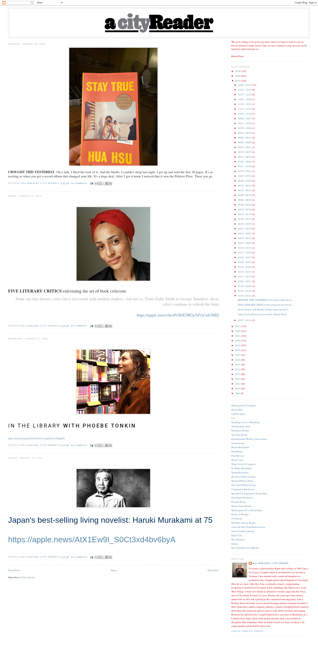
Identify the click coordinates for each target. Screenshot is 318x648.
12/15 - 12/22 (245, 94)
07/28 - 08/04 (245, 161)
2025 (238, 76)
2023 (238, 326)
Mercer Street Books (241, 506)
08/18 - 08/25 (245, 152)
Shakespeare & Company (243, 405)
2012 (238, 379)
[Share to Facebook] (107, 183)
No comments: (79, 183)
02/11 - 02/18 (245, 276)
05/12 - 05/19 (245, 214)
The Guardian (238, 539)
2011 (238, 383)
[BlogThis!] (100, 183)
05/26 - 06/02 (245, 204)
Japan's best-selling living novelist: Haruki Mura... (262, 314)
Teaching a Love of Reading (245, 422)
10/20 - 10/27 (245, 118)
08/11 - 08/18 (245, 156)
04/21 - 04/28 (245, 228)
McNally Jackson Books (243, 522)
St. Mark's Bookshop (241, 468)
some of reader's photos (242, 531)
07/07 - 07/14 (245, 176)
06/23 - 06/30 (245, 185)
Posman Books (238, 501)
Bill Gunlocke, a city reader (270, 563)
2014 (238, 369)
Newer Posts (14, 570)
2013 (238, 374)
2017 (238, 355)
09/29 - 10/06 (245, 128)
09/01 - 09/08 (245, 142)
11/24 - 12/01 (245, 104)
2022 (238, 331)
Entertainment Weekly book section (249, 439)
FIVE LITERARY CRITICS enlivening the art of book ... (265, 304)
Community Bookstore (242, 489)
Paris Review (237, 455)
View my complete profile (247, 631)
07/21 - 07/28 (245, 166)
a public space (238, 413)
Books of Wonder (240, 514)
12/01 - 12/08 (245, 99)
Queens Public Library (242, 480)
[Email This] (96, 183)
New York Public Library (243, 485)
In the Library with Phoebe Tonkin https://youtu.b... (263, 309)
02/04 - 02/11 (245, 281)
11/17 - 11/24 (245, 109)
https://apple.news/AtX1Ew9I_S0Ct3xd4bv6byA (92, 539)
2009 (238, 393)
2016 (238, 359)
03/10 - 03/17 (245, 257)
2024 (238, 80)
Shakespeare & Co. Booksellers (246, 510)
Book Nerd (236, 409)
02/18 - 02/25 (245, 271)
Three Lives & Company (243, 464)
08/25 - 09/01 (245, 147)
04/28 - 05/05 (245, 223)
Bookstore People (240, 430)
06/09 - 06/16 (245, 195)
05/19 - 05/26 (245, 209)
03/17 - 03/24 (245, 252)
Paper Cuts (236, 535)
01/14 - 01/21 (245, 295)
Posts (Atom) (28, 577)
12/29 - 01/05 (245, 85)
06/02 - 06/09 (245, 200)
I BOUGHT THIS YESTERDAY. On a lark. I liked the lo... (265, 300)
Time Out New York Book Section (248, 527)
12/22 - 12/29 (245, 89)
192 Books (236, 518)
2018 (238, 350)
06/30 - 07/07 (245, 180)
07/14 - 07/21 (245, 171)
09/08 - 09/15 (245, 137)
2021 (238, 335)
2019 (238, 345)
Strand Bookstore (240, 472)
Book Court (237, 460)
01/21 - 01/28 (245, 291)
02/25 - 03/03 (245, 267)
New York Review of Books (245, 547)
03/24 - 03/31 (245, 247)
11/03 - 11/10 (245, 113)
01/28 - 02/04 (245, 286)
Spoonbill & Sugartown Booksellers (249, 493)
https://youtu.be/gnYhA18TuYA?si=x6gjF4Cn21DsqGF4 (36, 438)
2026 (238, 71)
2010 (238, 388)
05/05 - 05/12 (245, 219)
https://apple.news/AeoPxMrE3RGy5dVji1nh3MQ (178, 315)
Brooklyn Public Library (243, 476)
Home (114, 570)
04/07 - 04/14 (245, 238)
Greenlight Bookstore (242, 497)
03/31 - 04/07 (245, 243)
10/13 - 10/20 (245, 123)
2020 (238, 340)
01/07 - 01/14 (245, 320)
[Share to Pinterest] (110, 183)
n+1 (233, 418)
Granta (234, 543)
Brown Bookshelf (240, 447)
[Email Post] (91, 183)
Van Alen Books (239, 434)
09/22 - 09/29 (245, 132)
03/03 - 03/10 (245, 262)
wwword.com (237, 443)
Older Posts (213, 570)
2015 (238, 364)
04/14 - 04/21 (245, 233)
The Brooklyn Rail (240, 426)
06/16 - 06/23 (245, 190)
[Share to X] (103, 183)
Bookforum (237, 451)
